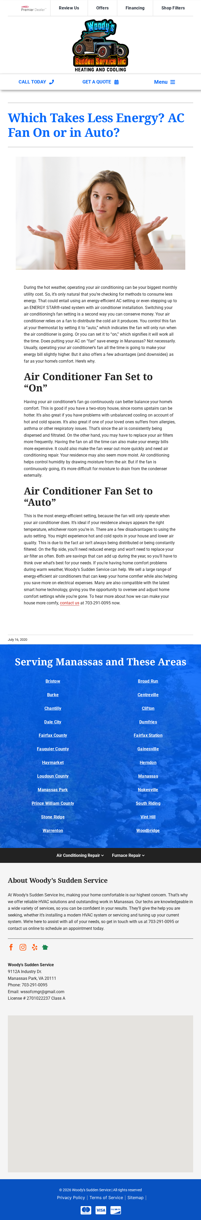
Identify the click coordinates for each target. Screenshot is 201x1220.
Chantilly (52, 708)
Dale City (52, 721)
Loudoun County (53, 776)
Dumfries (148, 721)
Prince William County (53, 803)
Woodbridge (148, 830)
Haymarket (53, 762)
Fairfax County (53, 735)
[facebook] (11, 947)
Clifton (148, 708)
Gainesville (148, 748)
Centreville (148, 694)
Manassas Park (53, 789)
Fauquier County (53, 748)
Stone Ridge (53, 816)
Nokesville (148, 789)
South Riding (148, 803)
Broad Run (148, 681)
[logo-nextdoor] (45, 945)
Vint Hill (148, 816)
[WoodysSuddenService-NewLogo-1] (100, 20)
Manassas (148, 776)
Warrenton (53, 830)
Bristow (53, 681)
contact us (69, 602)
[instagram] (23, 947)
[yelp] (34, 947)
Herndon (148, 762)
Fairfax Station (148, 735)
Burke (53, 694)
